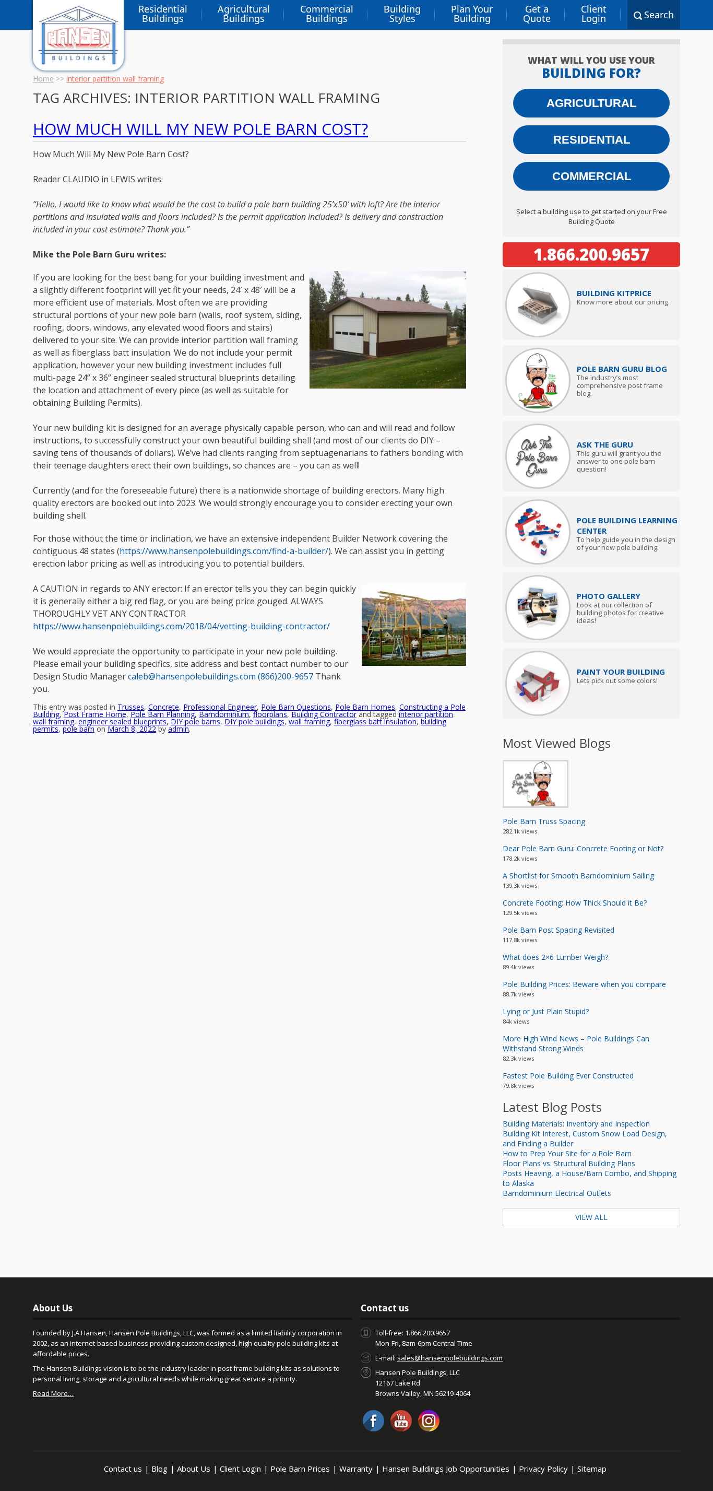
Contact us (123, 1468)
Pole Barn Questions (296, 707)
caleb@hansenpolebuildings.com (193, 676)
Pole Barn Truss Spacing (544, 821)
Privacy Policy (543, 1468)
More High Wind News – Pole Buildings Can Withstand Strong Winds (576, 1043)
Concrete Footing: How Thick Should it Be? (575, 903)
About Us (193, 1468)
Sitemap (592, 1468)
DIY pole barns (195, 721)
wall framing (309, 721)
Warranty (356, 1468)
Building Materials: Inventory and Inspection (576, 1124)
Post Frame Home (95, 714)
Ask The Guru (605, 444)
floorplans (270, 714)
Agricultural (591, 103)
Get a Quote (537, 14)
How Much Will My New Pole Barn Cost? (200, 128)
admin (178, 729)
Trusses (130, 707)
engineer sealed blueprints (122, 721)
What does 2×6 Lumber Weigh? (555, 957)
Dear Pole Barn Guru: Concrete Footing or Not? (583, 848)
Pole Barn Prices (300, 1468)
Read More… (53, 1393)
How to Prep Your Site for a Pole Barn (567, 1153)
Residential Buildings (162, 14)
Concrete (163, 707)
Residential (591, 139)
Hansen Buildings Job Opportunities (445, 1468)
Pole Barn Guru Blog (622, 368)
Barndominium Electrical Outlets (557, 1193)
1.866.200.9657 (591, 254)
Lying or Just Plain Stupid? (546, 1011)
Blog (159, 1468)
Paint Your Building (621, 671)
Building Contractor (323, 714)
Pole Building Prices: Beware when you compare (584, 984)
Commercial (591, 176)
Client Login (594, 14)
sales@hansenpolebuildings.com (450, 1358)
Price (614, 293)
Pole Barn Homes (365, 707)
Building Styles (402, 14)
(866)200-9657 (286, 676)
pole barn (78, 729)
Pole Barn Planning (162, 714)
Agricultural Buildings (244, 14)
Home (43, 79)
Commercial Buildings (326, 14)
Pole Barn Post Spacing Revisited (558, 930)
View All (591, 1217)
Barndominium (224, 714)
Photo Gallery (608, 596)
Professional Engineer (220, 707)
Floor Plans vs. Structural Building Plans (569, 1163)
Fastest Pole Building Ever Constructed (568, 1076)
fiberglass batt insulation (375, 721)
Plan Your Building (472, 14)
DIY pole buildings (254, 721)
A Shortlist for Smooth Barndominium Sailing (578, 875)
